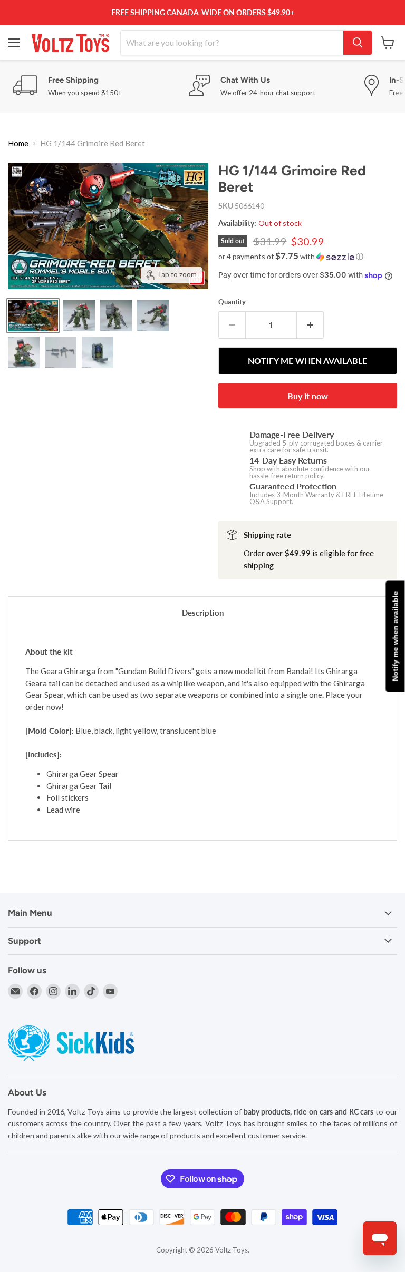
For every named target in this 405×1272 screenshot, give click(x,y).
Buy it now (307, 396)
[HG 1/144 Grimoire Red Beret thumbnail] (33, 315)
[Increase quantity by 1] (310, 325)
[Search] (357, 43)
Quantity (232, 302)
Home (18, 143)
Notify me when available (395, 636)
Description (203, 612)
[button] (307, 256)
